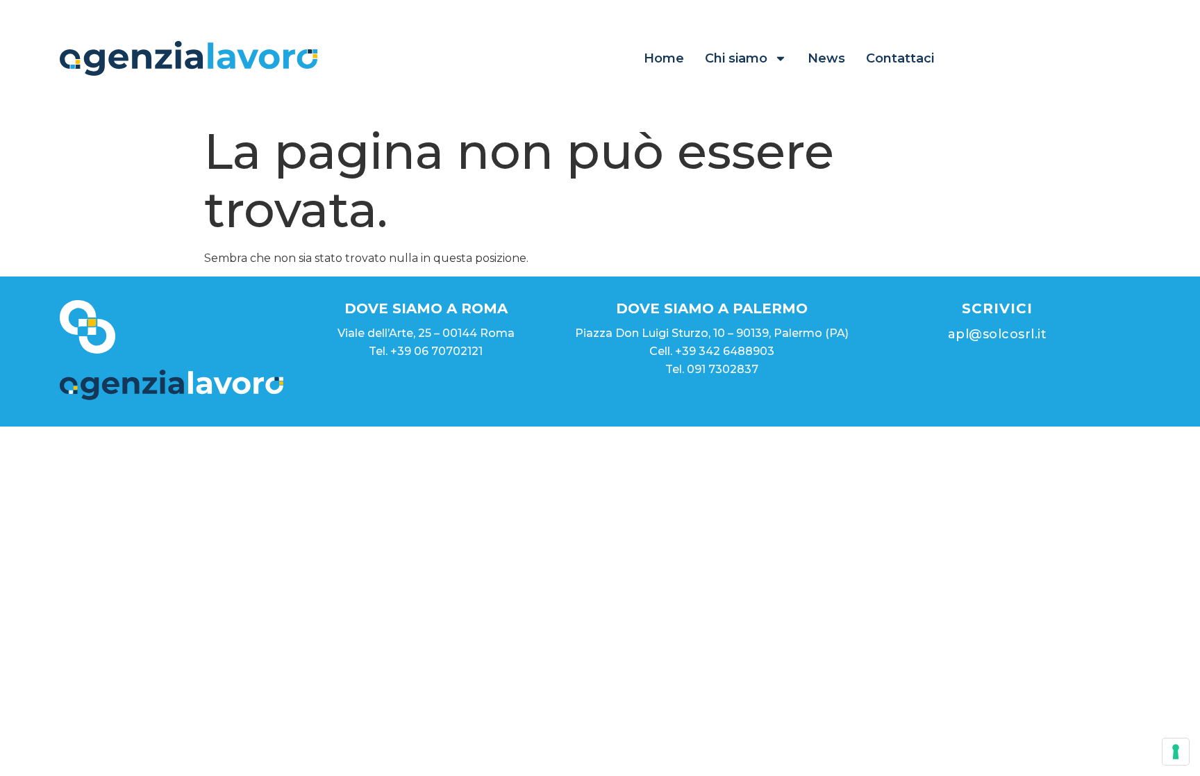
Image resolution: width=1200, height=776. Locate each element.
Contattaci (900, 58)
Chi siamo (736, 58)
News (826, 58)
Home (664, 58)
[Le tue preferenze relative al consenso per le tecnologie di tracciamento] (1175, 751)
